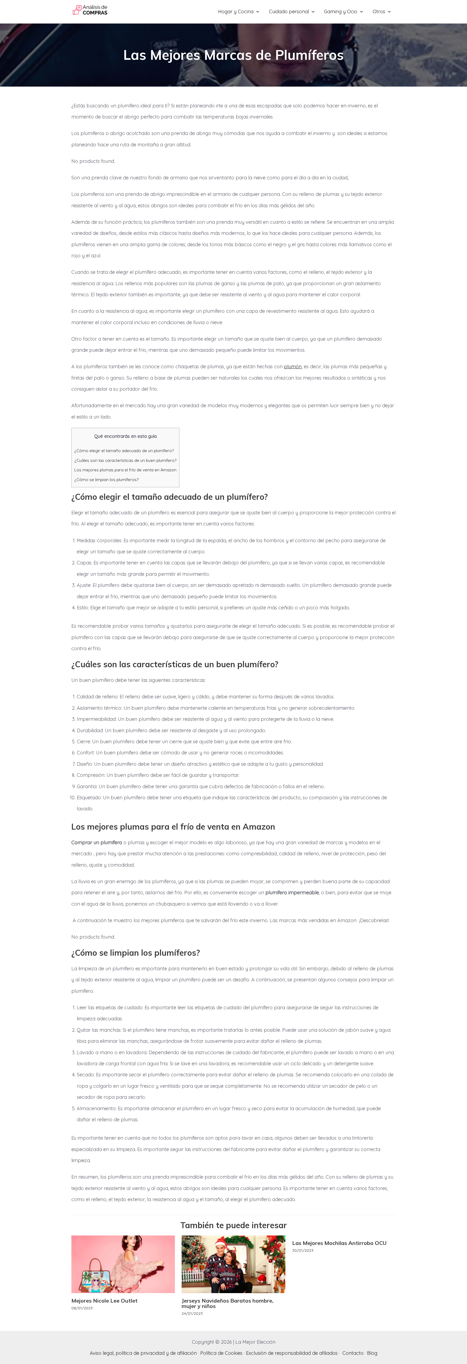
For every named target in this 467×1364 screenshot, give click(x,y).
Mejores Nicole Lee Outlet (104, 1300)
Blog (372, 1353)
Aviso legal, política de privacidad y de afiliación (143, 1353)
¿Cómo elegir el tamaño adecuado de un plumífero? (124, 450)
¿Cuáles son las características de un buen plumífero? (125, 460)
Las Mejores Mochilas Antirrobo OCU (339, 1243)
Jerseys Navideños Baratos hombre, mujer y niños (227, 1303)
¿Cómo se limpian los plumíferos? (106, 479)
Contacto (352, 1353)
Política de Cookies (221, 1353)
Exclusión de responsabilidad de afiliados (292, 1353)
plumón (293, 366)
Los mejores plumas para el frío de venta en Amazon (125, 469)
